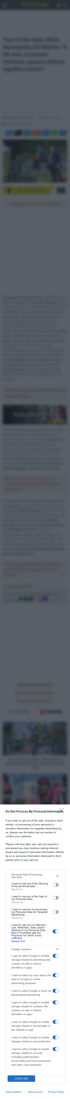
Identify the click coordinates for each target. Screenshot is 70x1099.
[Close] (62, 811)
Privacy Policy (56, 1091)
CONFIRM (21, 1078)
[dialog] (35, 951)
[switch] (56, 885)
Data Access (35, 1091)
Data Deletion (14, 1091)
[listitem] (35, 875)
